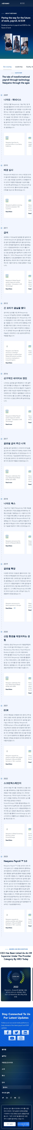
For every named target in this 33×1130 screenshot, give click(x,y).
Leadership (19, 67)
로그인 (22, 3)
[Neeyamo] (5, 3)
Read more (9, 424)
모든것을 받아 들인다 (23, 1124)
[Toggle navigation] (30, 3)
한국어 (5, 1087)
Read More (9, 211)
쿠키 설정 (10, 1124)
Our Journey (7, 67)
